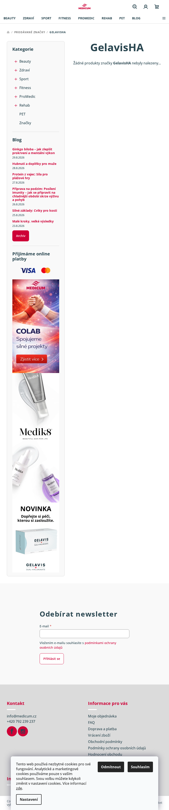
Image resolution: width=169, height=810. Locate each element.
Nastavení (29, 799)
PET (22, 114)
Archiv (20, 236)
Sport (24, 78)
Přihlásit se (51, 659)
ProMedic (27, 96)
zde (19, 788)
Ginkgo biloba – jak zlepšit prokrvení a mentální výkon (33, 151)
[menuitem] (9, 18)
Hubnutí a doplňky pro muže (34, 164)
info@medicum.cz (22, 716)
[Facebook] (12, 731)
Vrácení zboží (99, 735)
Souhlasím (140, 766)
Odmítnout (111, 766)
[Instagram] (23, 731)
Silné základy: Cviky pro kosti (34, 211)
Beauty (25, 61)
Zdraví (24, 70)
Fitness (25, 87)
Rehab (24, 105)
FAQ (91, 722)
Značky (25, 122)
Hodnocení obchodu (105, 754)
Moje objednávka (102, 716)
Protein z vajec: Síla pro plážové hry (30, 176)
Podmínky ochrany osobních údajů (117, 748)
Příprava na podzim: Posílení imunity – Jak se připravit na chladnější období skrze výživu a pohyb (35, 194)
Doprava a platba (102, 728)
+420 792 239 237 (21, 721)
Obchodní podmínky (105, 741)
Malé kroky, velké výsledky (33, 221)
